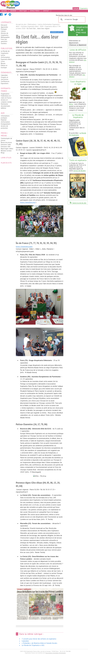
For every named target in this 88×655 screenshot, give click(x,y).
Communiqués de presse (6, 139)
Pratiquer (4, 29)
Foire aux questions (4, 40)
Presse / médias (4, 134)
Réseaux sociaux (6, 151)
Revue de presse (6, 142)
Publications (6, 48)
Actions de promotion (4, 127)
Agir (3, 113)
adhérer (13, 11)
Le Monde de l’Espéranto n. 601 (33, 645)
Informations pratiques (5, 117)
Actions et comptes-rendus (6, 101)
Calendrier (4, 75)
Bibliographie (5, 37)
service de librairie (79, 171)
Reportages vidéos (7, 149)
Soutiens (4, 43)
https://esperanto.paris (24, 246)
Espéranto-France (6, 89)
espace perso (35, 11)
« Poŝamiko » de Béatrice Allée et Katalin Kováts (39, 643)
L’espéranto (6, 22)
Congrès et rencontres (4, 78)
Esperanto (84, 8)
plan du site (6, 163)
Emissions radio (6, 144)
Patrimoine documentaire (5, 105)
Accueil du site (21, 24)
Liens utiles (6, 157)
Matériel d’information (5, 121)
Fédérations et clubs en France (6, 97)
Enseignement (5, 124)
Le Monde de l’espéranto (5, 52)
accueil (4, 11)
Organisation (5, 94)
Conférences (5, 81)
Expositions (4, 83)
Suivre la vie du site (77, 203)
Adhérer (3, 108)
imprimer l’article (57, 32)
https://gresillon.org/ (27, 202)
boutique (23, 11)
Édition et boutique (4, 66)
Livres (3, 61)
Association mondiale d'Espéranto (56, 653)
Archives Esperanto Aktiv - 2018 (32, 26)
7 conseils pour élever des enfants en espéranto (39, 639)
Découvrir (4, 25)
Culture (3, 31)
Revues (3, 63)
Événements (6, 72)
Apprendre (4, 27)
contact (46, 11)
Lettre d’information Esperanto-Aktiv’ (6, 57)
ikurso (71, 104)
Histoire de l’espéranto (4, 34)
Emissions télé (5, 147)
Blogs (3, 153)
